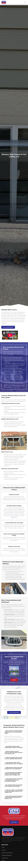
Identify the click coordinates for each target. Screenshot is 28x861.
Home (3, 847)
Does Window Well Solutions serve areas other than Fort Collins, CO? (14, 797)
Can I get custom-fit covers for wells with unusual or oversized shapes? (14, 780)
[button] (4, 671)
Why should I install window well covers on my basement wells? (13, 732)
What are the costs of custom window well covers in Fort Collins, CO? (14, 752)
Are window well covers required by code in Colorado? (14, 746)
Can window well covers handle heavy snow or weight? (14, 763)
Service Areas (5, 858)
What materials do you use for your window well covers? (13, 758)
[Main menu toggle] (25, 2)
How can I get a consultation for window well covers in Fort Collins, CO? (14, 791)
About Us (4, 850)
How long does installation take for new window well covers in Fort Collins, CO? (13, 774)
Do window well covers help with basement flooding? (13, 785)
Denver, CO (14, 517)
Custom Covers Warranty (7, 852)
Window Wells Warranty (7, 855)
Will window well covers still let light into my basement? (13, 768)
